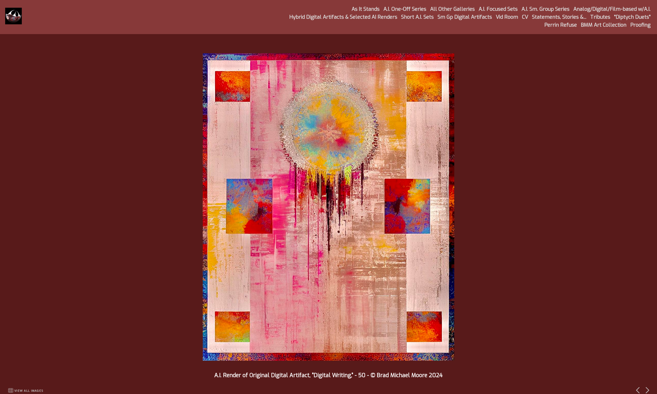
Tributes (600, 17)
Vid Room (507, 17)
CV (525, 17)
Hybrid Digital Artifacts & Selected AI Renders (343, 17)
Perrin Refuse (560, 25)
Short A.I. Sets (417, 17)
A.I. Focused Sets (498, 9)
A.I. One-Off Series (404, 9)
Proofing (640, 25)
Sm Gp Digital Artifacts (465, 17)
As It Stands (366, 9)
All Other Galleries (452, 9)
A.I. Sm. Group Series (545, 9)
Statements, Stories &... (559, 17)
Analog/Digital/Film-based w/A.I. (612, 9)
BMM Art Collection (603, 25)
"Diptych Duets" (632, 17)
